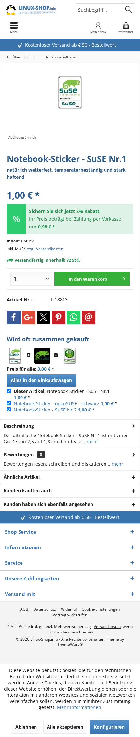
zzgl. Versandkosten (45, 249)
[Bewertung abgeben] (70, 186)
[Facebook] (14, 317)
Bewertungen (19, 454)
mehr (91, 441)
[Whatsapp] (73, 317)
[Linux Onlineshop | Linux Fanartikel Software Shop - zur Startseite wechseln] (35, 9)
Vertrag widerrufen (70, 615)
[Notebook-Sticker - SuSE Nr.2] (70, 356)
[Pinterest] (58, 317)
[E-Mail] (88, 317)
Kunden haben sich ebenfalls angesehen (48, 504)
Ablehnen (26, 727)
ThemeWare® (70, 644)
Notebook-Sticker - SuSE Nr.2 (45, 410)
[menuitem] (126, 27)
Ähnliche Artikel (22, 477)
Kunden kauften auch (28, 490)
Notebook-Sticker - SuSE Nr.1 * (62, 394)
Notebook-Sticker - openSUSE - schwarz (56, 403)
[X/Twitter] (43, 317)
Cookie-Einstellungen (101, 609)
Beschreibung (19, 426)
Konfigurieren (109, 727)
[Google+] (28, 317)
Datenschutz (44, 609)
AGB (24, 609)
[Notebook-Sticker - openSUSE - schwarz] (42, 356)
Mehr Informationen (79, 707)
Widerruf (69, 609)
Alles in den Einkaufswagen (41, 380)
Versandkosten (107, 626)
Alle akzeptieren (65, 727)
